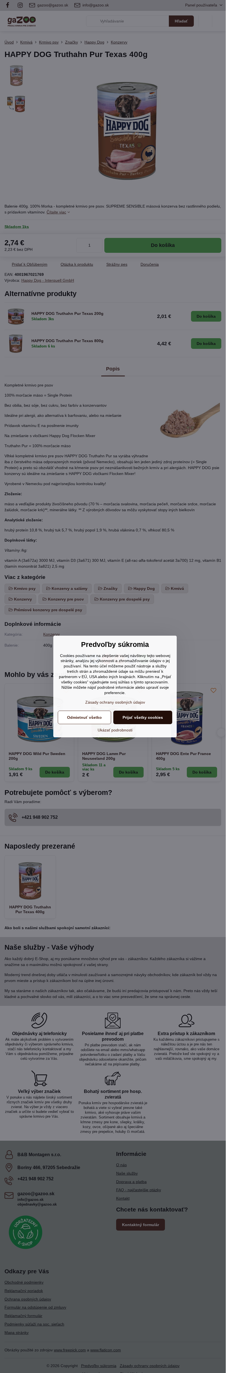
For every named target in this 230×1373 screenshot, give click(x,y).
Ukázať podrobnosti (115, 730)
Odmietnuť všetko (84, 717)
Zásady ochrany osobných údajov (115, 702)
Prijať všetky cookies (143, 717)
